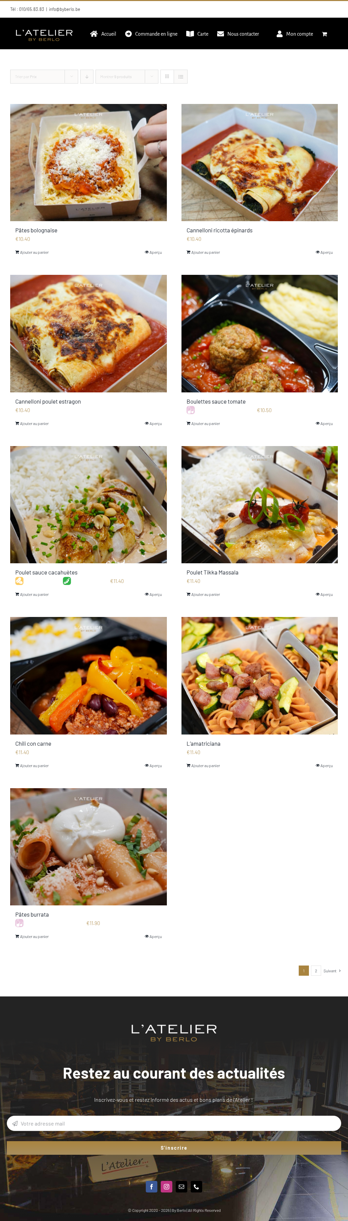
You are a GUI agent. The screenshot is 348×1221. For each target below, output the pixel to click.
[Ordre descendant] (86, 77)
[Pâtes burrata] (88, 846)
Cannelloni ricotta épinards (220, 230)
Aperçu (156, 252)
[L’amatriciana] (259, 675)
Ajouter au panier (34, 252)
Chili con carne (33, 743)
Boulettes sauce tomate (216, 401)
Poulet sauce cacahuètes (46, 572)
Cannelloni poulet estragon (48, 401)
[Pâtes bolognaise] (88, 162)
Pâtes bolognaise (36, 230)
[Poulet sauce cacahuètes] (88, 504)
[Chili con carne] (88, 675)
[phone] (196, 1186)
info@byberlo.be (64, 9)
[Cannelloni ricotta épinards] (259, 162)
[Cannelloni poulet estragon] (88, 333)
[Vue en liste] (180, 76)
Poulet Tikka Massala (213, 572)
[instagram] (166, 1186)
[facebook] (151, 1186)
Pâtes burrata (32, 914)
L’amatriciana (204, 743)
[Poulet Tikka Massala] (259, 504)
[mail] (181, 1186)
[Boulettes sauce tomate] (259, 333)
